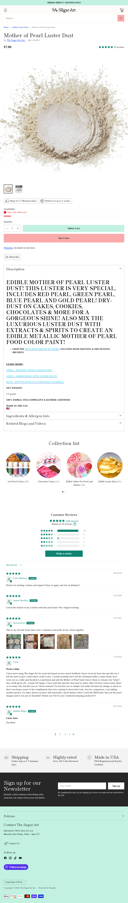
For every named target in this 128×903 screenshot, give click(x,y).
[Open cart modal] (121, 10)
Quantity (8, 221)
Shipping (8, 248)
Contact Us (14, 843)
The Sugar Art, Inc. (16, 40)
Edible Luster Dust (20, 27)
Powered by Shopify (47, 888)
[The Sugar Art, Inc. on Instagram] (10, 858)
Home (6, 27)
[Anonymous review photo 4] (64, 641)
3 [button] (65, 734)
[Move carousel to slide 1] (62, 491)
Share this (14, 257)
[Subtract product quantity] (7, 228)
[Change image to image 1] (8, 189)
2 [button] (60, 734)
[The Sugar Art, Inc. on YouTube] (20, 858)
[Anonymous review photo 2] (30, 641)
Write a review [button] (64, 553)
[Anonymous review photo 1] (13, 641)
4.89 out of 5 (72, 521)
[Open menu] (5, 10)
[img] (13, 573)
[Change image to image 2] (18, 189)
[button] (106, 47)
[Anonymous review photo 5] (81, 641)
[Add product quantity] (18, 228)
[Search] (120, 18)
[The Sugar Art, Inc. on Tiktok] (15, 858)
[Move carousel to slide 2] (65, 491)
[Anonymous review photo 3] (47, 641)
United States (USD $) (13, 882)
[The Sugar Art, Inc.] (64, 10)
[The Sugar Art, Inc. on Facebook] (5, 858)
